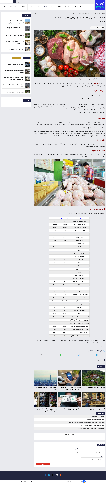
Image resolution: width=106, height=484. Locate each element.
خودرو (59, 6)
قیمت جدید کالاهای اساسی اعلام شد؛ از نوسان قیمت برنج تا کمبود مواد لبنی (86, 422)
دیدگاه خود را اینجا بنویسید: (73, 449)
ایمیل (102, 456)
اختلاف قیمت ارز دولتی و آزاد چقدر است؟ (71, 409)
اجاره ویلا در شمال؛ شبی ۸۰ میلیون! (96, 387)
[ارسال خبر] (37, 13)
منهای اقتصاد (12, 6)
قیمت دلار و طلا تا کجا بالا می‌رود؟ (97, 409)
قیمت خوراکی (101, 360)
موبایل (38, 6)
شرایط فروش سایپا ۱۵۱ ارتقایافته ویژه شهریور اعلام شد (13, 71)
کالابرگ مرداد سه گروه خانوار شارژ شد (15, 49)
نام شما (101, 449)
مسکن (52, 6)
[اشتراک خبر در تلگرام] (97, 355)
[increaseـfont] (76, 13)
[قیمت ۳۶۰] (100, 5)
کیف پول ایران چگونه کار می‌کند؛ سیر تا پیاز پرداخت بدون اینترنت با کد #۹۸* (71, 388)
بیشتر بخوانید (99, 91)
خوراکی (45, 6)
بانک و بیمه (68, 6)
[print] (35, 13)
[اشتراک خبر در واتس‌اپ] (60, 355)
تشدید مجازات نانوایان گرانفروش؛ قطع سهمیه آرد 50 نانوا (91, 428)
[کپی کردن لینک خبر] (42, 355)
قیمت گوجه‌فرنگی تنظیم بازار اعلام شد (95, 419)
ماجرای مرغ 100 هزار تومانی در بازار (96, 416)
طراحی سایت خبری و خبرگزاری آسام (74, 482)
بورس (30, 6)
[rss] (60, 475)
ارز (85, 6)
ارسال (42, 464)
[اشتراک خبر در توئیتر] (79, 355)
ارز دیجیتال (78, 6)
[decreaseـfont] (73, 13)
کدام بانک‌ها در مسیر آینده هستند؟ (94, 95)
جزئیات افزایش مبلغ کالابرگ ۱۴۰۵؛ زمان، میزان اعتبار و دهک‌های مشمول (46, 410)
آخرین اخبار (27, 58)
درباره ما (19, 2)
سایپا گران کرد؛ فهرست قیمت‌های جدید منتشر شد (91, 98)
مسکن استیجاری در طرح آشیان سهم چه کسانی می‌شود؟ (46, 388)
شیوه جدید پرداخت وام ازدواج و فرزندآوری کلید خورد (13, 85)
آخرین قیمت (16, 58)
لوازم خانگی (23, 6)
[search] (14, 1)
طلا (91, 6)
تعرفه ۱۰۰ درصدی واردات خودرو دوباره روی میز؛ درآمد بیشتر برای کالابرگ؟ (14, 78)
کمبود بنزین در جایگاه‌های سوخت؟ (16, 64)
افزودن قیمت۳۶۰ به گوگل (98, 27)
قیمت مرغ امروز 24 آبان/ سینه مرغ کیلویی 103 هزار (92, 425)
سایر (4, 6)
